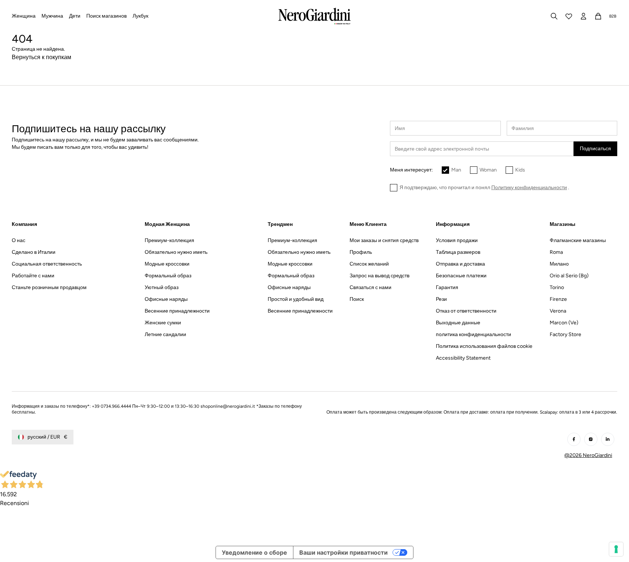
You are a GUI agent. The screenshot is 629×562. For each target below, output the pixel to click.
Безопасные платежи (461, 276)
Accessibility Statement (463, 358)
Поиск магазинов (106, 16)
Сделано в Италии (33, 252)
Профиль (361, 252)
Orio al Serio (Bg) (569, 276)
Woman (488, 170)
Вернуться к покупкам (41, 57)
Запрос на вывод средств (379, 276)
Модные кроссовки (167, 264)
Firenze (558, 299)
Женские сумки (163, 323)
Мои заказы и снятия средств (384, 240)
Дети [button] (74, 16)
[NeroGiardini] (314, 16)
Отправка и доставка (460, 264)
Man (456, 170)
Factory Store (565, 334)
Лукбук (140, 16)
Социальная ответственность (47, 264)
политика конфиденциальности (473, 334)
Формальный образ (168, 276)
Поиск (357, 299)
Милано (559, 264)
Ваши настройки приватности (343, 552)
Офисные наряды (166, 299)
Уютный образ (161, 287)
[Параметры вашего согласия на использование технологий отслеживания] (616, 549)
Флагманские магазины (578, 240)
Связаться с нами (370, 287)
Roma (556, 252)
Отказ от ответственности (466, 311)
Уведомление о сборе (254, 552)
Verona (558, 311)
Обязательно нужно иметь (176, 252)
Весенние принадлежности (177, 311)
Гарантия (447, 287)
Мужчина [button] (52, 16)
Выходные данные (458, 323)
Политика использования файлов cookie (484, 346)
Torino (557, 287)
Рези (441, 299)
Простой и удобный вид (295, 299)
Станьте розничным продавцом (49, 287)
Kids (520, 170)
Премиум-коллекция (169, 240)
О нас (18, 240)
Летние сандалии (165, 334)
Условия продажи (457, 240)
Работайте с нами (33, 276)
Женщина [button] (24, 16)
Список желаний (369, 264)
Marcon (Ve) (564, 323)
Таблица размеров (458, 252)
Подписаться (595, 148)
